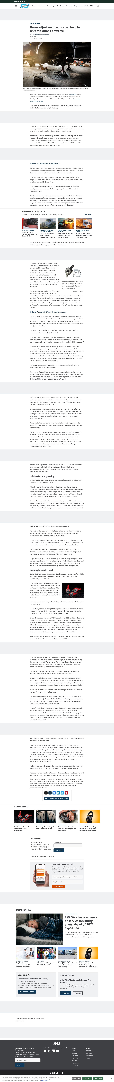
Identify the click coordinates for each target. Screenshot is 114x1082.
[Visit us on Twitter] (49, 1051)
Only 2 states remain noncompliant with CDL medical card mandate (23, 965)
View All (77, 993)
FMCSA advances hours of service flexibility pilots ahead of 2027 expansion (81, 922)
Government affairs (22, 961)
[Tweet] (62, 793)
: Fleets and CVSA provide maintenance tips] (51, 312)
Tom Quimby (36, 34)
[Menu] (16, 6)
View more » (88, 214)
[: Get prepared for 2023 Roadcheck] (45, 163)
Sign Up (19, 1065)
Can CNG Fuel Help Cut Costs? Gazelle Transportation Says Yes (47, 235)
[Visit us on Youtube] (57, 1051)
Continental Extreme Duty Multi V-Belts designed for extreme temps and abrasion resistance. (88, 829)
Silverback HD (72, 94)
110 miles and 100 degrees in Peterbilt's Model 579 (46, 964)
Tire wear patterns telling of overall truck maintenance (45, 828)
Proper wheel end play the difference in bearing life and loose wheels (67, 828)
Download (65, 993)
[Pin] (66, 793)
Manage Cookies (76, 1078)
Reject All (87, 1078)
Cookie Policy (44, 1080)
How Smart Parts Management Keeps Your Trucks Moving (30, 234)
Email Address (58, 842)
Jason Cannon (45, 34)
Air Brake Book (36, 101)
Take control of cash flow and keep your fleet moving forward (66, 235)
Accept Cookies (98, 1078)
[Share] (54, 793)
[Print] (46, 793)
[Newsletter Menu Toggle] (98, 6)
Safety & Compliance (71, 914)
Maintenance (35, 23)
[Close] (111, 1078)
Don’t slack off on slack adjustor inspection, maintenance (21, 828)
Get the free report (27, 992)
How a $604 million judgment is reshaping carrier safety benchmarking (67, 965)
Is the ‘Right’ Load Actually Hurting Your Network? (75, 981)
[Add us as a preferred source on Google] (50, 793)
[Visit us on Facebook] (45, 1051)
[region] (57, 1078)
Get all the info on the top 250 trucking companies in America (33, 980)
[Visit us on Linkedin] (53, 1051)
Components (18, 825)
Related (33, 312)
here (42, 101)
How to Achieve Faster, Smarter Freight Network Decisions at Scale (84, 235)
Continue (59, 850)
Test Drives (40, 961)
